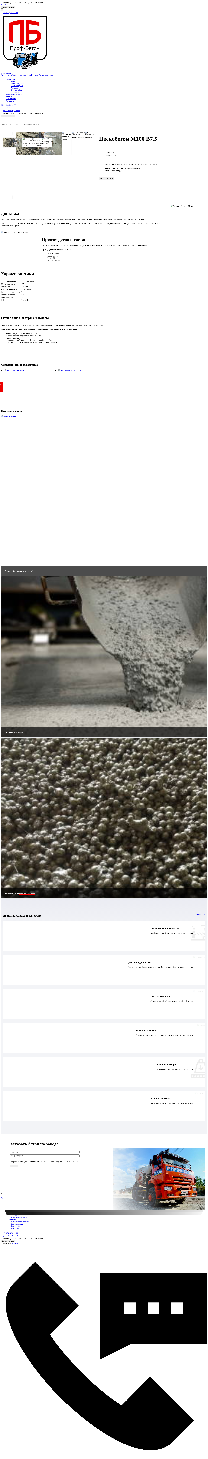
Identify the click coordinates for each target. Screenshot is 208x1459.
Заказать (14, 1166)
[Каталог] (7, 1251)
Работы (9, 97)
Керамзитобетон (17, 90)
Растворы (14, 88)
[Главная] (7, 1248)
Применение (111, 155)
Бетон (13, 81)
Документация (17, 1224)
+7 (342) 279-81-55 (8, 5)
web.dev (15, 1243)
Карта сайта (15, 1226)
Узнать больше (199, 914)
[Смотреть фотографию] (30, 370)
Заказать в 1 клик (106, 178)
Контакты (10, 101)
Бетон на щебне (17, 86)
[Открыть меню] (2, 9)
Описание (110, 153)
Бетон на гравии (17, 83)
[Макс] (7, 1254)
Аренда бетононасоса (14, 94)
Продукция (10, 79)
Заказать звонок (8, 7)
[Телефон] (106, 1456)
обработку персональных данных (64, 1162)
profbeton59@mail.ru (11, 111)
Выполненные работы (20, 1222)
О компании (11, 99)
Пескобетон (15, 92)
